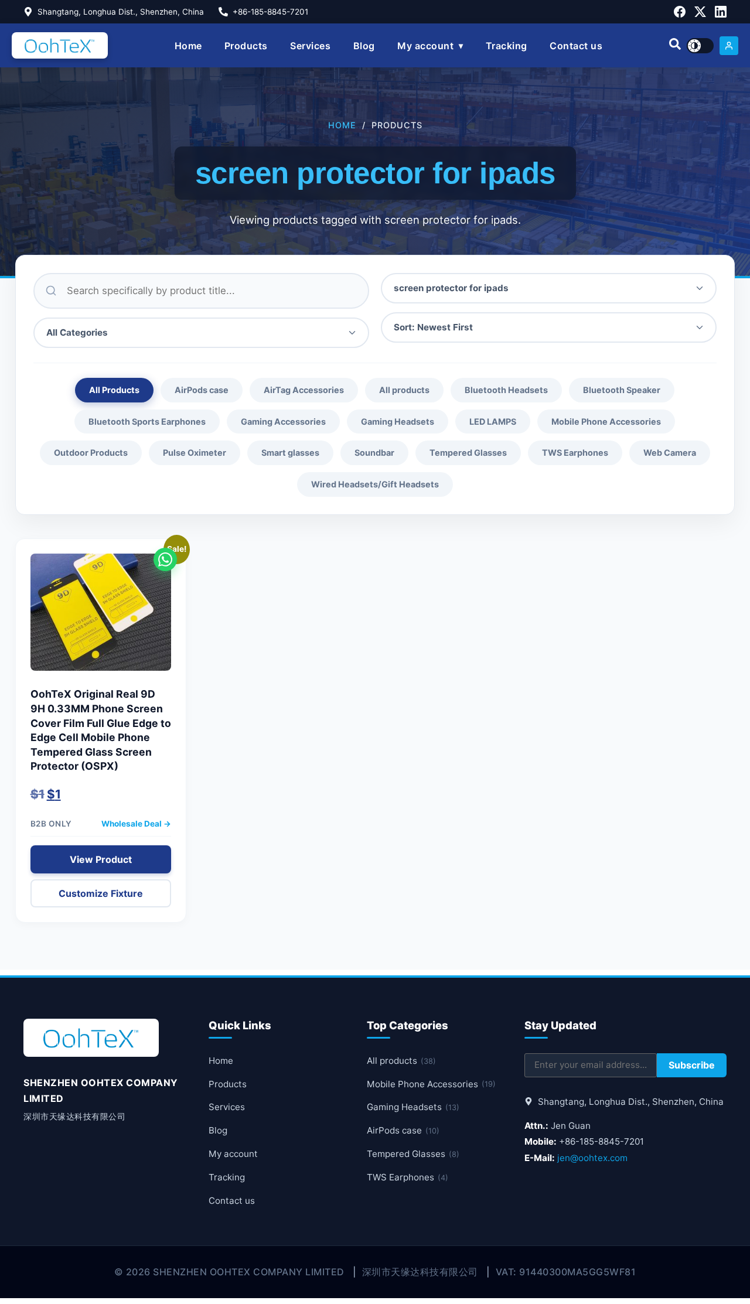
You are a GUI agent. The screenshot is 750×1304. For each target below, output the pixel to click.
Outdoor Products (91, 453)
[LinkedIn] (721, 12)
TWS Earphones (575, 453)
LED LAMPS (492, 421)
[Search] (675, 45)
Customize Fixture (101, 893)
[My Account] (729, 45)
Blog (364, 46)
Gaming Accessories (283, 421)
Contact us (576, 46)
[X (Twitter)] (700, 12)
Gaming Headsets (397, 421)
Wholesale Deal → (136, 823)
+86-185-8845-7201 (270, 11)
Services (310, 46)
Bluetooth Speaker (621, 390)
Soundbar (374, 453)
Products (246, 46)
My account (425, 46)
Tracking (506, 46)
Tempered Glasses (468, 453)
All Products (114, 390)
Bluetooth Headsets (506, 390)
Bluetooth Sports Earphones (147, 421)
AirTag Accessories (304, 390)
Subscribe (692, 1065)
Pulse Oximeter (194, 453)
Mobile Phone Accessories (606, 421)
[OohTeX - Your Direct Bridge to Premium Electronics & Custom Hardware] (60, 45)
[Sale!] (100, 618)
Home (188, 46)
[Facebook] (680, 12)
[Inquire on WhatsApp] (165, 559)
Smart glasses (290, 453)
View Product (101, 859)
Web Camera (669, 453)
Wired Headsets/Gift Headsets (375, 484)
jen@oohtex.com (592, 1157)
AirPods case (202, 390)
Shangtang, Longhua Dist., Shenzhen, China (121, 11)
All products (404, 390)
